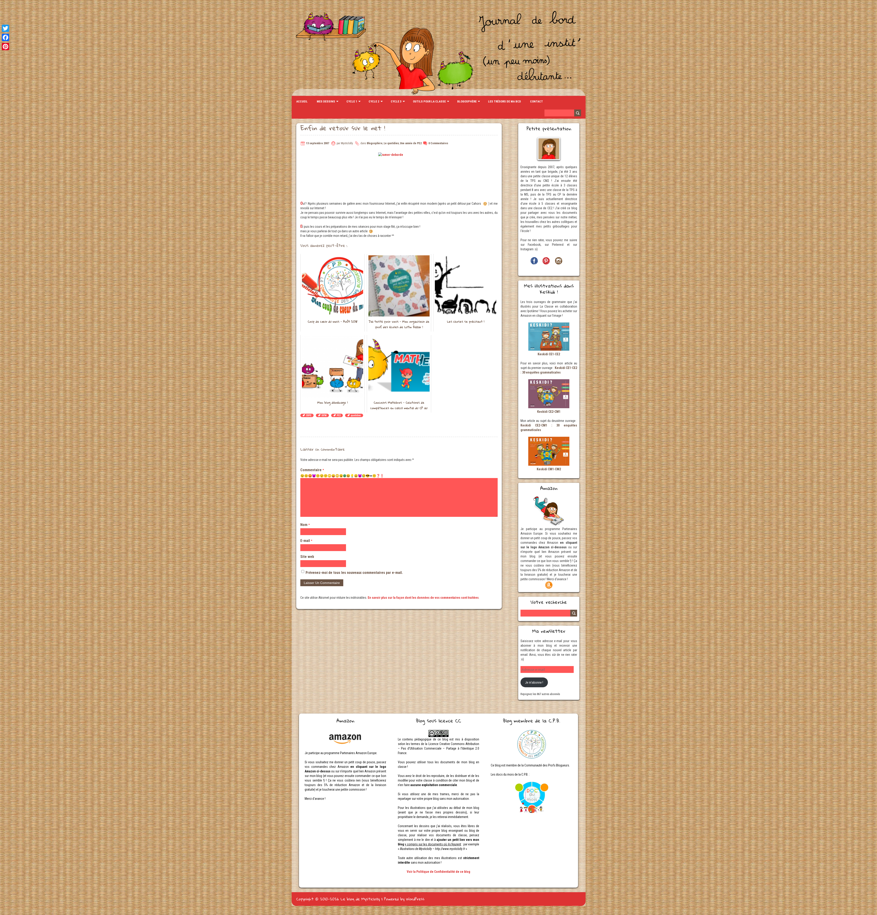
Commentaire (312, 470)
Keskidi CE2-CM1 (548, 411)
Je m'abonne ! (534, 682)
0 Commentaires (438, 143)
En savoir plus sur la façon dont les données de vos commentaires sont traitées (423, 597)
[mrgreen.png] (344, 475)
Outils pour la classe (429, 101)
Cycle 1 (351, 101)
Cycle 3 (396, 101)
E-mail (306, 541)
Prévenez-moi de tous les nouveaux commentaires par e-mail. (354, 572)
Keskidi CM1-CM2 (549, 469)
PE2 (339, 415)
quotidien (356, 415)
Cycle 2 (374, 101)
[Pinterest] (5, 46)
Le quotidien (391, 143)
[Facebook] (5, 37)
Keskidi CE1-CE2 (549, 354)
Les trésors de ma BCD (504, 101)
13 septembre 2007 (317, 143)
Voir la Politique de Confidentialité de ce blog (438, 871)
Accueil (302, 101)
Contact (536, 101)
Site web (307, 556)
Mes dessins (326, 101)
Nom (305, 525)
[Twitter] (5, 28)
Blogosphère (467, 101)
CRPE (308, 415)
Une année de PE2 (411, 143)
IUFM (324, 415)
